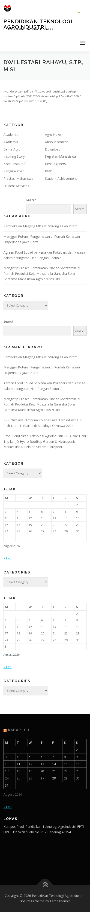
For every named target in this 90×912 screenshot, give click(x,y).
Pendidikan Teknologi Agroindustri (37, 24)
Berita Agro (12, 149)
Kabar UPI (18, 730)
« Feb (7, 558)
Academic (10, 134)
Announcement (56, 142)
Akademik (10, 142)
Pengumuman (13, 171)
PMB (48, 171)
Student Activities (16, 186)
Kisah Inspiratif (14, 164)
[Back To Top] (45, 885)
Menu (82, 43)
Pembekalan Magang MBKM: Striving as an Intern (40, 226)
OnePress (26, 901)
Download (52, 149)
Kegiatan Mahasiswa (60, 156)
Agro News (53, 134)
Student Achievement (61, 178)
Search (31, 200)
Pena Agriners (55, 164)
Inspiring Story (14, 156)
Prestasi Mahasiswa (18, 178)
